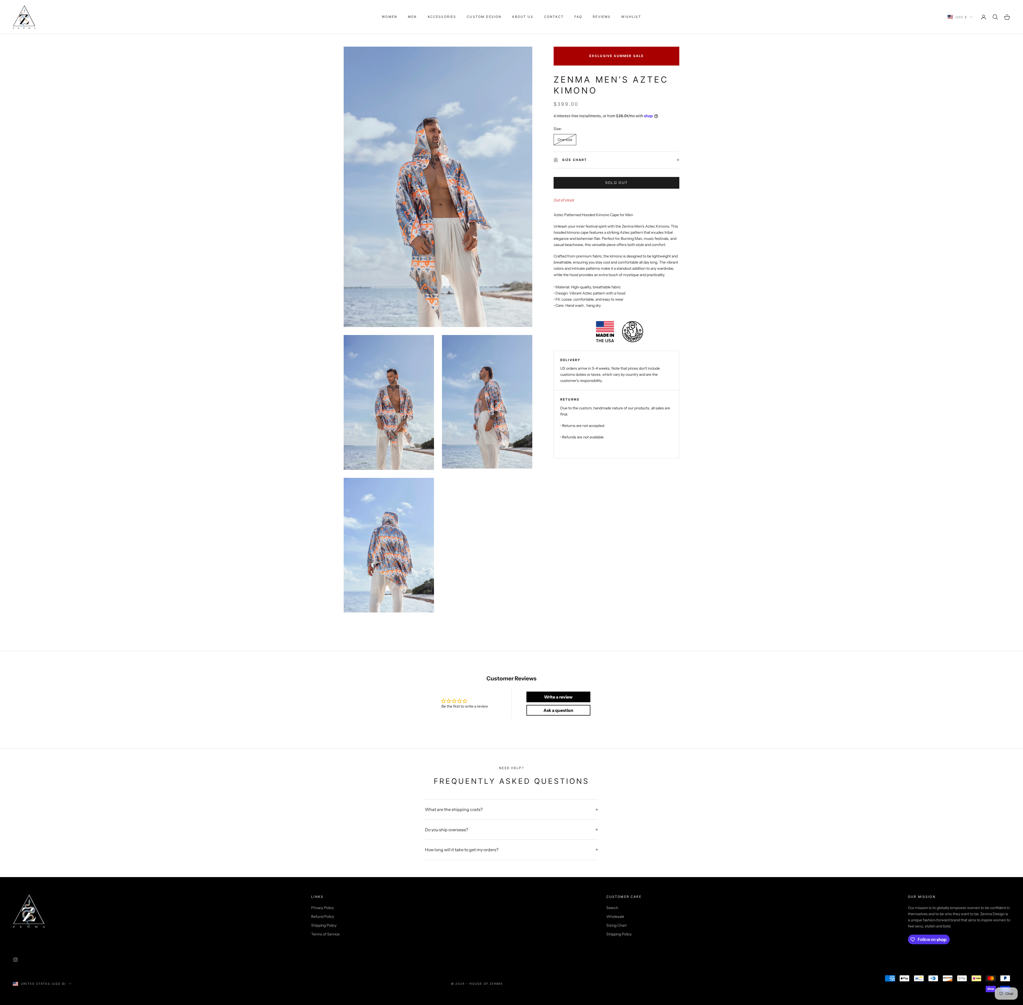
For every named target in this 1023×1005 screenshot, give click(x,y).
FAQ (578, 17)
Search (612, 907)
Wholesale (615, 916)
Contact (554, 17)
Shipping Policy (323, 925)
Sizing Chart (616, 925)
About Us (522, 17)
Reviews (602, 17)
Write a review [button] (558, 697)
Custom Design (484, 17)
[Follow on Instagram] (15, 959)
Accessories (442, 17)
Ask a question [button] (558, 710)
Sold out (616, 182)
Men (412, 17)
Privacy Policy (322, 907)
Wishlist (631, 17)
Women (389, 17)
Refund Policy (322, 916)
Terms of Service (325, 934)
